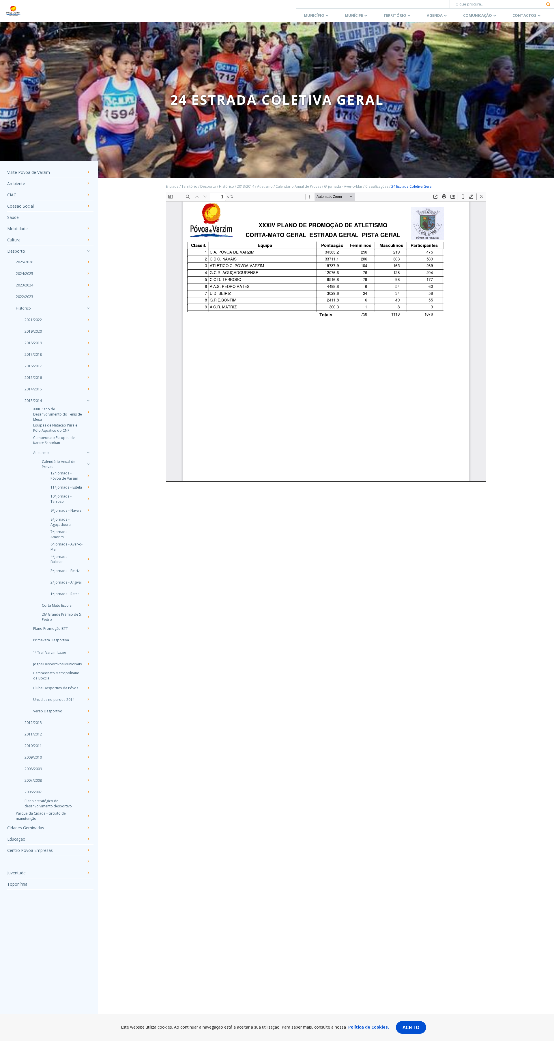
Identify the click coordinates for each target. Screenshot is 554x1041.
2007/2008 (33, 780)
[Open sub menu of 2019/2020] (88, 331)
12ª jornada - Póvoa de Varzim (64, 476)
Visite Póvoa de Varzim (28, 172)
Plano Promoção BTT (50, 628)
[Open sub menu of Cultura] (88, 239)
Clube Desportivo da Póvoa (55, 688)
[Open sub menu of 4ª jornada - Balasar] (88, 559)
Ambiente (16, 183)
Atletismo (41, 452)
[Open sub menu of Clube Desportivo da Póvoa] (88, 687)
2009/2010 (33, 757)
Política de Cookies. (368, 1027)
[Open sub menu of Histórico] (88, 308)
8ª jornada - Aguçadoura (60, 522)
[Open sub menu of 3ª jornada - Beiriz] (88, 570)
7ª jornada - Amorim (60, 534)
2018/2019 (33, 342)
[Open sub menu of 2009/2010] (88, 757)
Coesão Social (20, 206)
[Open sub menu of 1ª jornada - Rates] (88, 593)
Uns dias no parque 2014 (53, 699)
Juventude (16, 873)
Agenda (435, 15)
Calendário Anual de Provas (58, 464)
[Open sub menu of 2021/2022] (88, 319)
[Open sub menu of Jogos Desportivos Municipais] (88, 663)
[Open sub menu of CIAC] (88, 194)
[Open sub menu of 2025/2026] (88, 261)
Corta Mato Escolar (57, 605)
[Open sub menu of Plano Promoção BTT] (88, 628)
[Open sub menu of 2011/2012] (88, 734)
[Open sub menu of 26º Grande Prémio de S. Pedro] (88, 616)
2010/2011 (33, 745)
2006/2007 (33, 791)
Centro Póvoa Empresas (30, 850)
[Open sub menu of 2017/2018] (88, 354)
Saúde (13, 217)
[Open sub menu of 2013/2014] (88, 400)
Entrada (172, 186)
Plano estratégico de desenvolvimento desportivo (48, 803)
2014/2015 (33, 389)
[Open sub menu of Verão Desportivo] (88, 710)
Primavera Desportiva (51, 640)
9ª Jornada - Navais (65, 510)
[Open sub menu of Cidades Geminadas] (88, 827)
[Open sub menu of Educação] (88, 838)
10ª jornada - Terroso (61, 499)
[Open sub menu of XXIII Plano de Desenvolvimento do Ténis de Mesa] (88, 412)
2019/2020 (33, 331)
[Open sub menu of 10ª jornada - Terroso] (88, 498)
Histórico (23, 308)
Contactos (524, 15)
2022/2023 (24, 296)
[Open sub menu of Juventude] (88, 872)
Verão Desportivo (47, 711)
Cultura (13, 240)
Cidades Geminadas (25, 827)
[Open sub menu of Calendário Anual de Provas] (88, 464)
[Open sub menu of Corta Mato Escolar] (88, 605)
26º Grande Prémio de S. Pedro (62, 617)
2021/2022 (33, 319)
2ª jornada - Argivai (66, 582)
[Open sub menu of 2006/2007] (88, 791)
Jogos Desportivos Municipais (57, 664)
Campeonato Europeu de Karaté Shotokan (54, 440)
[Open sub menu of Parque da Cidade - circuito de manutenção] (88, 815)
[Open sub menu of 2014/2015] (88, 388)
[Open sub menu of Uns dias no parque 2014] (88, 699)
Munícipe (354, 15)
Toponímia (17, 884)
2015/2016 (33, 377)
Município (314, 15)
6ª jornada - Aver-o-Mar (66, 547)
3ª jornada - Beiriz (65, 570)
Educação (16, 839)
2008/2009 (33, 768)
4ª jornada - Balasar (60, 559)
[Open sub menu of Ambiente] (88, 183)
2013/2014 (33, 400)
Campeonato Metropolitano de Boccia (56, 676)
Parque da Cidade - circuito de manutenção (41, 816)
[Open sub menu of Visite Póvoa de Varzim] (88, 172)
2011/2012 (33, 734)
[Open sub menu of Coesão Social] (88, 205)
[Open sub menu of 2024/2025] (88, 273)
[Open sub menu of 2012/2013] (88, 722)
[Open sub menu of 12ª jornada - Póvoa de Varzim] (88, 475)
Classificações (376, 186)
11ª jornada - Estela (66, 487)
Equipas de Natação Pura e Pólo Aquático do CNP (55, 428)
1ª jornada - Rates (64, 593)
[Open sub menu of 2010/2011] (88, 745)
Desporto (16, 251)
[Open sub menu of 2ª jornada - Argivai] (88, 582)
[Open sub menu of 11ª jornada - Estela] (88, 487)
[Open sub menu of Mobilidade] (88, 228)
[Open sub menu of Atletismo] (88, 452)
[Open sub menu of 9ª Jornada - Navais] (88, 510)
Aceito (411, 1027)
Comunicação (477, 15)
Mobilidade (17, 228)
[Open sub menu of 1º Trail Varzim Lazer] (88, 652)
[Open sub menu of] (88, 861)
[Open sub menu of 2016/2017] (88, 365)
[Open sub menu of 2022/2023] (88, 296)
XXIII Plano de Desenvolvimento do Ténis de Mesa (57, 414)
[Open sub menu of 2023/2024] (88, 285)
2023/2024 (24, 285)
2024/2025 (24, 273)
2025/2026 (24, 262)
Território (394, 15)
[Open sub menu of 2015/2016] (88, 377)
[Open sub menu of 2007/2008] (88, 780)
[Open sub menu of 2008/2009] (88, 768)
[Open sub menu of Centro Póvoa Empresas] (88, 850)
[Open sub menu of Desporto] (88, 250)
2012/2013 (33, 722)
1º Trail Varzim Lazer (49, 652)
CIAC (11, 195)
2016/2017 (33, 366)
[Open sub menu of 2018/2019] (88, 342)
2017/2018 (33, 354)
